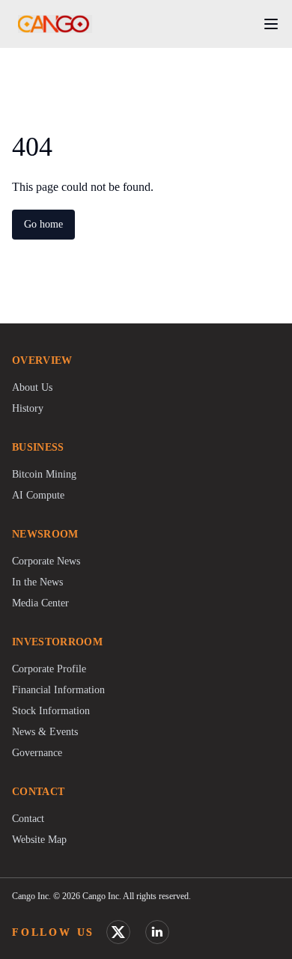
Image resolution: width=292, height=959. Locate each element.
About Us (32, 387)
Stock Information (51, 710)
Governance (37, 752)
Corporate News (46, 561)
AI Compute (38, 495)
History (27, 408)
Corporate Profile (49, 669)
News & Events (45, 731)
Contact (28, 818)
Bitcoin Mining (44, 474)
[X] (118, 932)
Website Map (39, 839)
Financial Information (58, 689)
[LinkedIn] (157, 932)
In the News (37, 582)
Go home (43, 224)
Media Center (40, 603)
